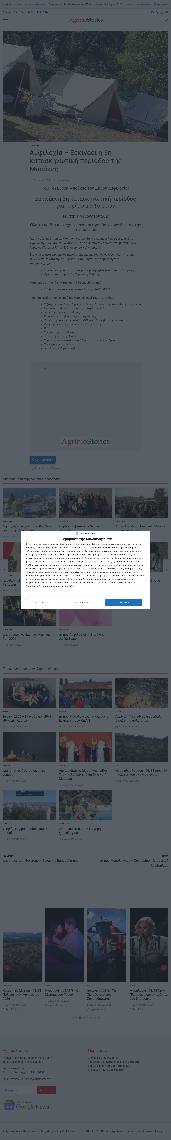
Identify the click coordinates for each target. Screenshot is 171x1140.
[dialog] (85, 570)
